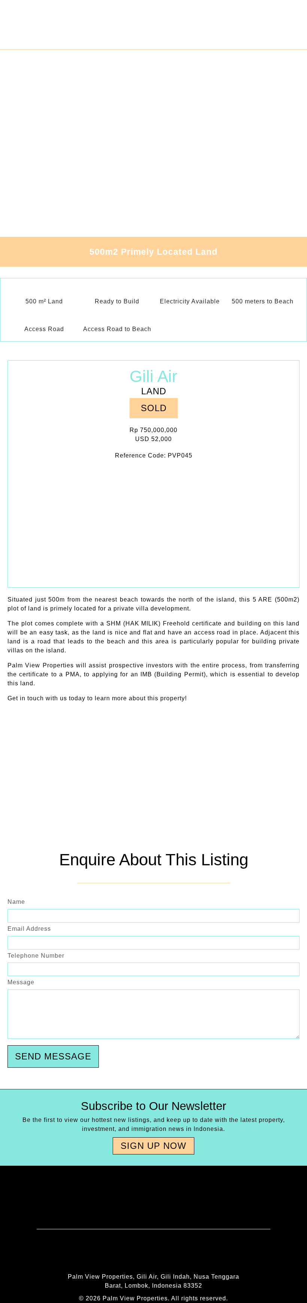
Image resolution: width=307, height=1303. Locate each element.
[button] (154, 408)
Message (20, 982)
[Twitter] (217, 1254)
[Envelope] (90, 1254)
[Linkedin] (185, 1254)
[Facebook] (122, 1254)
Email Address (29, 929)
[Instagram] (153, 1254)
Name (16, 902)
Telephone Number (35, 955)
